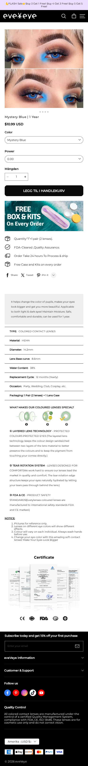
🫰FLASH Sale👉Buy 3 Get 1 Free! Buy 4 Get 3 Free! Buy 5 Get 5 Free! (44, 5)
